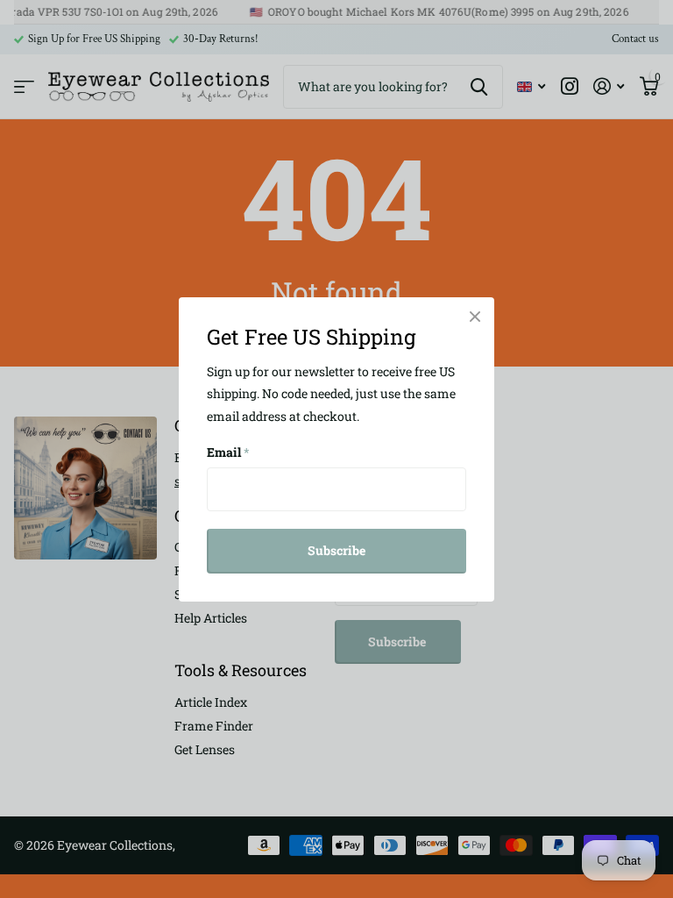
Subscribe (336, 550)
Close (475, 316)
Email (228, 452)
